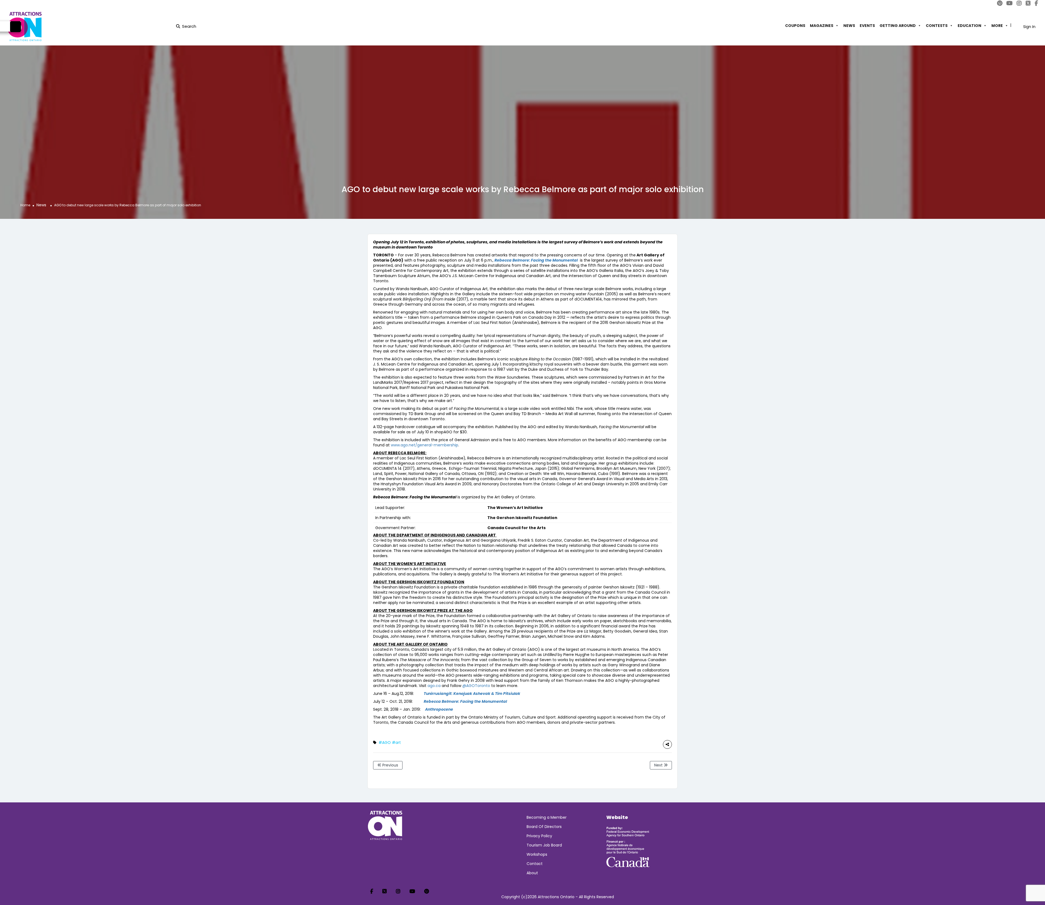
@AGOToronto (476, 685)
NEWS (849, 25)
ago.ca (434, 685)
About (532, 873)
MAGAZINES (821, 25)
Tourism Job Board (544, 845)
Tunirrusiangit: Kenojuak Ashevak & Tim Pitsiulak (472, 693)
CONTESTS (937, 25)
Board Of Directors (544, 826)
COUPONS (795, 25)
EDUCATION (969, 25)
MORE (997, 25)
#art (396, 742)
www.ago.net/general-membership (424, 445)
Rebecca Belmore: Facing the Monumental (465, 701)
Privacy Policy (539, 836)
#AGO (385, 742)
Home (25, 205)
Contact (535, 863)
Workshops (537, 854)
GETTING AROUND (898, 25)
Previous (389, 765)
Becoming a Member (547, 817)
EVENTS (867, 25)
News (41, 205)
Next (659, 765)
